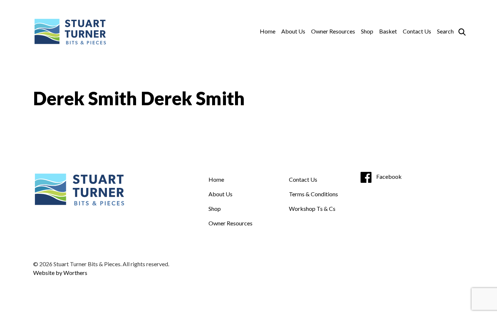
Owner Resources (333, 31)
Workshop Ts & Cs (312, 208)
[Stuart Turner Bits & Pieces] (69, 31)
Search (445, 31)
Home (267, 31)
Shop (367, 31)
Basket (388, 31)
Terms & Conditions (313, 193)
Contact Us (417, 31)
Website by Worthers (60, 272)
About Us (293, 31)
